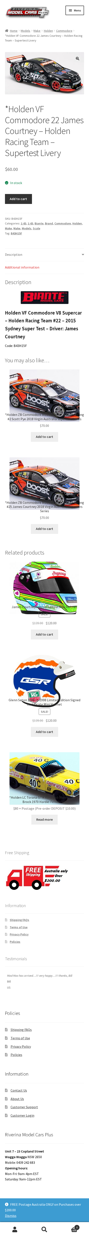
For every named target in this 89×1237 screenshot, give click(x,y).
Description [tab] (13, 254)
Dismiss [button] (10, 1215)
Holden (48, 31)
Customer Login (22, 1115)
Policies (15, 942)
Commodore (64, 31)
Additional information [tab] (22, 267)
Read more (44, 819)
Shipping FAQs (19, 920)
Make (36, 31)
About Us (17, 1099)
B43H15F (16, 233)
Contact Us (19, 1090)
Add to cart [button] (44, 436)
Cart (68, 1226)
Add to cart (18, 199)
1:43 (23, 223)
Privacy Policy (19, 934)
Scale (36, 228)
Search (44, 1229)
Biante (39, 223)
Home (13, 31)
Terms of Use (18, 927)
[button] (77, 58)
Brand (49, 223)
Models (25, 31)
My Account (15, 1229)
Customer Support (24, 1107)
